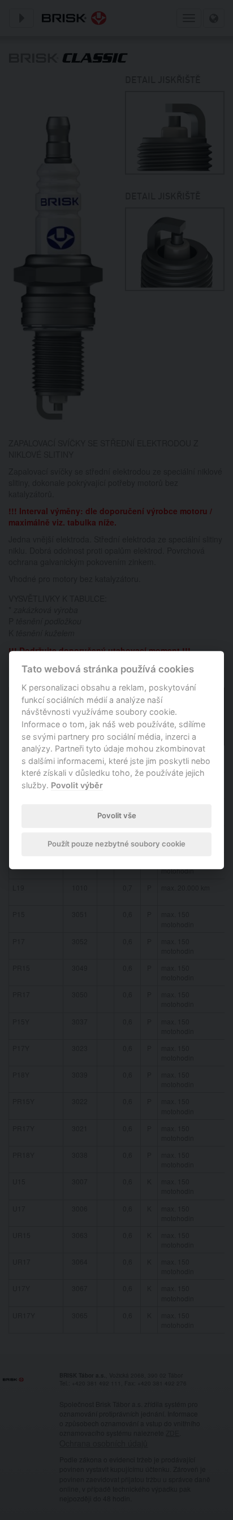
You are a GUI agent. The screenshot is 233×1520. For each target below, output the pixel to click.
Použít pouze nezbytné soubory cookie (116, 844)
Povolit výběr (77, 785)
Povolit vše (116, 815)
